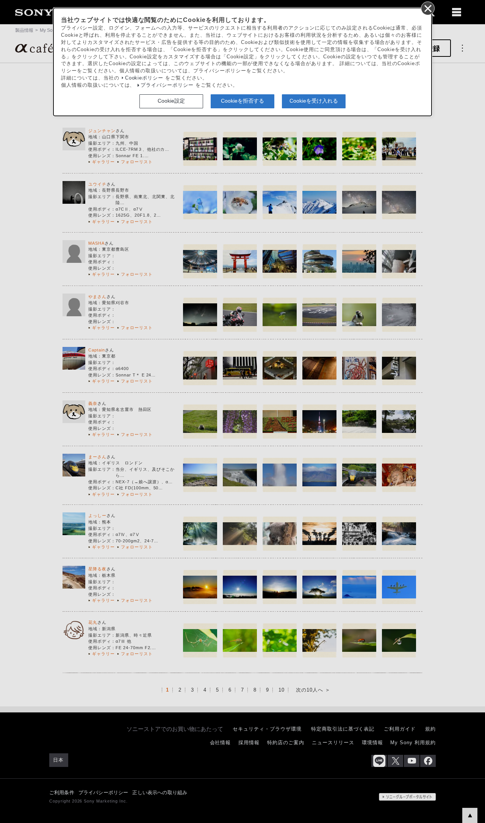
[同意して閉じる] (427, 8)
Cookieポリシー (144, 78)
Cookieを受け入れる (313, 101)
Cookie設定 (171, 101)
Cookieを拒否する (242, 101)
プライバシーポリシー (167, 85)
